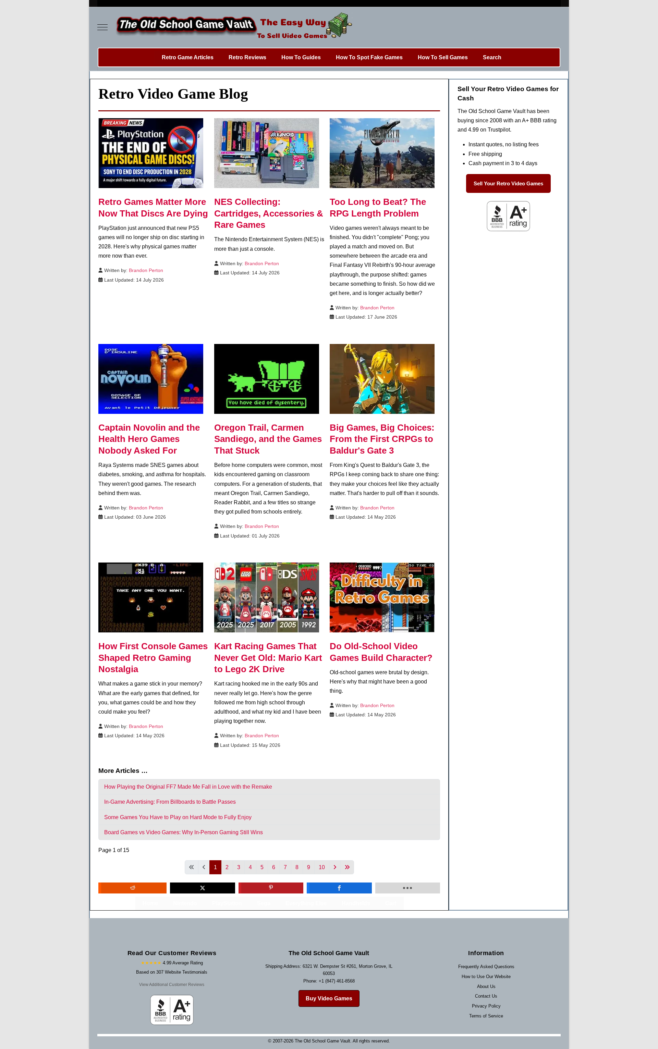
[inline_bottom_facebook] (339, 888)
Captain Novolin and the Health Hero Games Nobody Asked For (149, 439)
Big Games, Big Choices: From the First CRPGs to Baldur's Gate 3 (382, 439)
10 (322, 867)
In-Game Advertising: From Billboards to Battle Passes (170, 802)
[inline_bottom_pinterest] (271, 888)
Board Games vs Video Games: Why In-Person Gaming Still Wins (183, 832)
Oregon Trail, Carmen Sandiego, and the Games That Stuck (268, 439)
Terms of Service (486, 1016)
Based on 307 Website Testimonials (171, 972)
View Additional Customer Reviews (171, 984)
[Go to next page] (335, 867)
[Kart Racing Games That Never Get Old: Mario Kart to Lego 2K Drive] (266, 597)
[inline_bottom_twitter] (202, 888)
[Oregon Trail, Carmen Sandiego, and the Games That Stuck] (266, 378)
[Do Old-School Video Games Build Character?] (382, 597)
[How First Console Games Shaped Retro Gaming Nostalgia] (150, 597)
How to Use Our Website (486, 976)
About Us (486, 986)
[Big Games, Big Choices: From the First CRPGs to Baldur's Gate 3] (382, 378)
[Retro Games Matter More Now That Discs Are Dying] (150, 153)
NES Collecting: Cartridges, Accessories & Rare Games (268, 213)
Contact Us (486, 996)
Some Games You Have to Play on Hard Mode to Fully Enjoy (178, 817)
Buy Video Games (329, 998)
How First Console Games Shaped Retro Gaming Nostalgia (153, 658)
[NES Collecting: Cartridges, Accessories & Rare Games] (266, 153)
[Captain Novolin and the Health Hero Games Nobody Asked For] (150, 378)
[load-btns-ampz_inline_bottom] (407, 888)
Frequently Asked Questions (486, 966)
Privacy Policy (486, 1006)
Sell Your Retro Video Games (508, 183)
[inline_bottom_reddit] (132, 888)
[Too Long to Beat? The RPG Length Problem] (382, 153)
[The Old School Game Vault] (232, 27)
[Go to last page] (347, 867)
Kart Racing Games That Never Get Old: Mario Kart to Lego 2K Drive (268, 658)
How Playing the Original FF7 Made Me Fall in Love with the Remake (188, 787)
